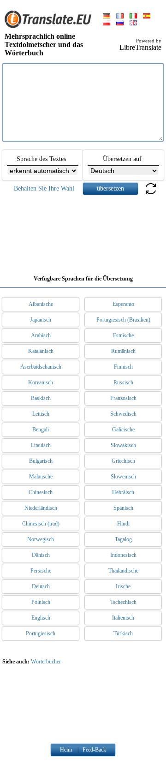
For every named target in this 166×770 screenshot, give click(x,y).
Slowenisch (123, 476)
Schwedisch (123, 414)
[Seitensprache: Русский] (120, 23)
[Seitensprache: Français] (120, 16)
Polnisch (40, 602)
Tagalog (123, 539)
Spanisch (123, 508)
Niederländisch (40, 508)
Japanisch (40, 319)
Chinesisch (41, 492)
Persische (40, 570)
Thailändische (123, 570)
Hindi (123, 523)
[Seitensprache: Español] (146, 16)
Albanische (41, 304)
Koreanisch (40, 382)
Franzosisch (123, 398)
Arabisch (41, 335)
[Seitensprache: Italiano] (133, 16)
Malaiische (41, 476)
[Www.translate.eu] (51, 26)
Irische (123, 586)
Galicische (123, 429)
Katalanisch (40, 351)
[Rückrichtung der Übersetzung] (150, 194)
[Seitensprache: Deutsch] (106, 16)
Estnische (123, 335)
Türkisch (123, 633)
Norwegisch (40, 539)
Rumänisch (123, 351)
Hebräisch (123, 492)
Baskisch (41, 398)
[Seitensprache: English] (133, 23)
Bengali (40, 429)
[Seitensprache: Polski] (106, 23)
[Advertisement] (83, 231)
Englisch (40, 618)
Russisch (123, 382)
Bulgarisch (41, 461)
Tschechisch (123, 602)
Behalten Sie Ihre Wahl (44, 188)
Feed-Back (94, 749)
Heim (66, 749)
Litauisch (41, 445)
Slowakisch (123, 445)
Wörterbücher (46, 661)
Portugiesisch (40, 633)
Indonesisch (123, 555)
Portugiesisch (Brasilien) (123, 319)
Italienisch (123, 618)
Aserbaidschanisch (40, 367)
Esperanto (123, 304)
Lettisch (40, 414)
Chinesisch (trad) (40, 523)
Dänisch (41, 555)
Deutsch (41, 586)
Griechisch (123, 461)
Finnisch (123, 367)
